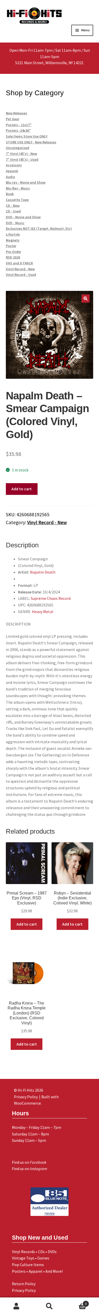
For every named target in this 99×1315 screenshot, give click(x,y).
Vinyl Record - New (47, 522)
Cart (76, 1302)
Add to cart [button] (26, 924)
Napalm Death (42, 572)
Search (49, 1306)
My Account (16, 1306)
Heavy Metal (42, 611)
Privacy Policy (24, 1290)
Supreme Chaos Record (51, 598)
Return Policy (24, 1283)
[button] (85, 298)
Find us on (29, 1162)
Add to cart (21, 488)
